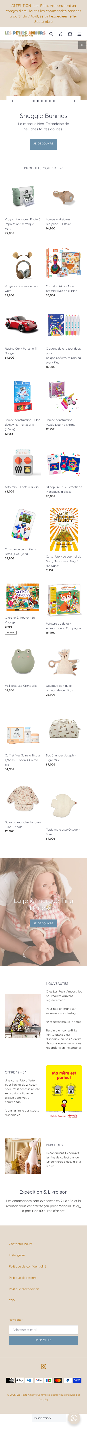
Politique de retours (23, 1272)
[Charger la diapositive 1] (34, 101)
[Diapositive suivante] (74, 101)
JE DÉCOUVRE (43, 138)
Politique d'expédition (24, 1284)
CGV (12, 1295)
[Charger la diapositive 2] (38, 101)
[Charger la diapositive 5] (50, 101)
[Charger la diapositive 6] (54, 101)
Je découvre (43, 918)
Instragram (17, 1250)
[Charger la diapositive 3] (42, 101)
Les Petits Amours (27, 1389)
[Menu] (79, 33)
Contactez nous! (20, 1239)
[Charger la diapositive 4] (46, 101)
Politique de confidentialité (27, 1261)
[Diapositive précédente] (12, 101)
